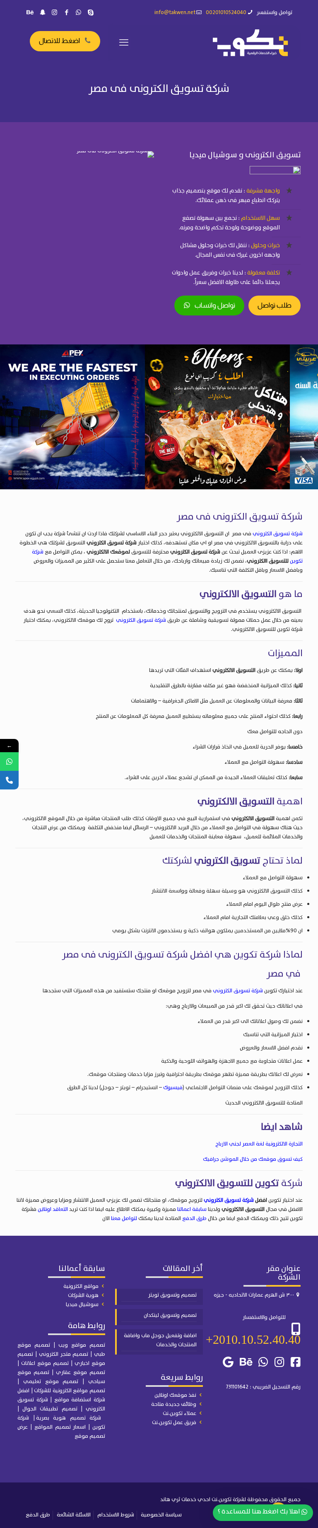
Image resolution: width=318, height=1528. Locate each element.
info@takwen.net (174, 12)
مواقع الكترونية (81, 1286)
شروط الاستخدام (115, 1515)
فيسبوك (173, 1087)
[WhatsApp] (9, 761)
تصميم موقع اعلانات (45, 1363)
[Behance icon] (30, 13)
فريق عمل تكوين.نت (174, 1422)
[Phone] (9, 780)
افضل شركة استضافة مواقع (61, 1395)
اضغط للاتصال (59, 41)
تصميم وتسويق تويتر (172, 1295)
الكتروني (49, 1354)
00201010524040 (226, 12)
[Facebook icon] (66, 13)
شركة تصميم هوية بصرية (68, 1418)
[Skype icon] (90, 13)
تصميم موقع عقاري (80, 1372)
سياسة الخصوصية (161, 1515)
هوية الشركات (83, 1295)
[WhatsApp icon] (78, 13)
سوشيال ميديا (82, 1304)
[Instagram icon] (54, 13)
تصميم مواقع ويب (81, 1345)
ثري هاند (170, 1499)
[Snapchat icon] (42, 13)
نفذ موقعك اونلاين (175, 1395)
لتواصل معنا (124, 1218)
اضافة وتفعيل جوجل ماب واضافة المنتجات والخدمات (160, 1340)
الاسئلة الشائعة (74, 1515)
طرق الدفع (194, 1218)
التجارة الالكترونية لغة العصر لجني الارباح (259, 1144)
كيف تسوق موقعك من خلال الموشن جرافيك (253, 1159)
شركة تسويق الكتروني (278, 533)
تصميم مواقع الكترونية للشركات (69, 1390)
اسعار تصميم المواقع (60, 1427)
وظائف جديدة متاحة (173, 1404)
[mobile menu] (124, 43)
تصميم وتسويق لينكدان (170, 1315)
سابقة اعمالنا (192, 1209)
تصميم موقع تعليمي (51, 1381)
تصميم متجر (74, 1354)
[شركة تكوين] (250, 42)
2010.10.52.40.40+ (253, 1339)
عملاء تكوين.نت (179, 1413)
